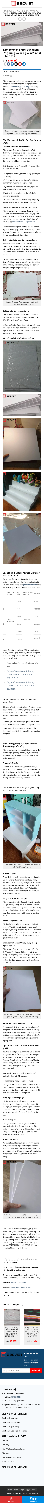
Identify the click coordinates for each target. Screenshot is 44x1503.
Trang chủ (9, 11)
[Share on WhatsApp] (4, 64)
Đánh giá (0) (7, 76)
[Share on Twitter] (12, 64)
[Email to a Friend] (16, 64)
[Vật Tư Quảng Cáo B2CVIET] (22, 3)
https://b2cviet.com (18, 1282)
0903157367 (26, 1287)
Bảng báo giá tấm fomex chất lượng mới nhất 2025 (11, 1332)
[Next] (41, 1328)
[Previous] (2, 1328)
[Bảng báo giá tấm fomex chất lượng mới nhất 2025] (12, 1317)
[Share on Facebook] (8, 64)
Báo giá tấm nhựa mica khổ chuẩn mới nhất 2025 (32, 1332)
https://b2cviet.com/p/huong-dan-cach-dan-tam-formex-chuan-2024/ (21, 674)
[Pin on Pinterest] (20, 64)
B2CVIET (22, 1493)
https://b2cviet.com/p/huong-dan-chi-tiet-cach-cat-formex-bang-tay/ (21, 685)
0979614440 (15, 1287)
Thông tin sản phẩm (11, 71)
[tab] (22, 71)
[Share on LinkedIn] (24, 64)
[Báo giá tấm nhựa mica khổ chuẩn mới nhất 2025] (32, 1317)
